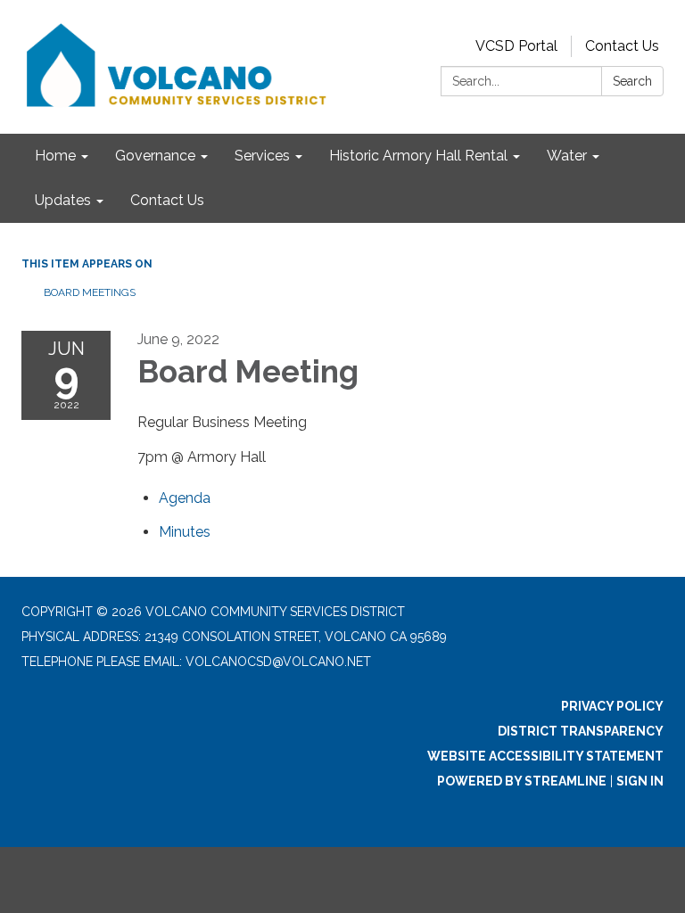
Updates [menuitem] (63, 200)
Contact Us (622, 45)
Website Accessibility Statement (545, 756)
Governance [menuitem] (155, 155)
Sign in (640, 781)
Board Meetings (90, 292)
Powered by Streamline (522, 781)
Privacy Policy (612, 706)
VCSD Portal (516, 45)
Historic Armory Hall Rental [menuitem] (418, 155)
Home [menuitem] (55, 155)
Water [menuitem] (567, 155)
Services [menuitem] (262, 155)
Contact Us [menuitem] (167, 200)
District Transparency (581, 731)
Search (632, 81)
